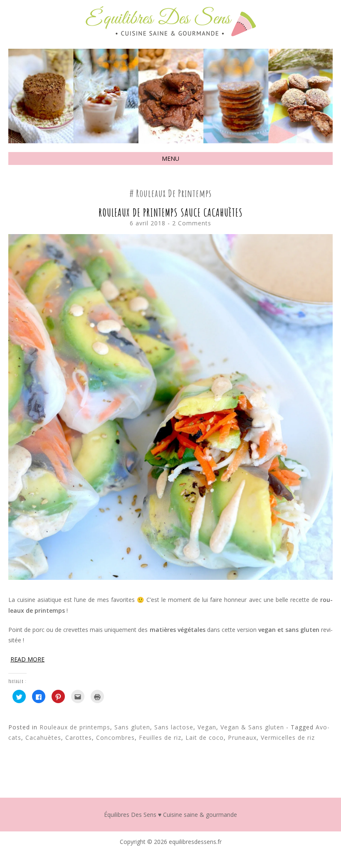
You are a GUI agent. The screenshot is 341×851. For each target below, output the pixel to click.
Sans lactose (173, 727)
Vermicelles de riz (288, 737)
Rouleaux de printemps (75, 727)
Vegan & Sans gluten (252, 727)
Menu (170, 158)
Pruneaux (242, 737)
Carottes (78, 737)
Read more (27, 659)
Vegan (207, 727)
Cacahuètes (43, 737)
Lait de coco (204, 737)
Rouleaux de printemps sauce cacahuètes (171, 212)
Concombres (115, 737)
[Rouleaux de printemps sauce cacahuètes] (170, 577)
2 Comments (191, 223)
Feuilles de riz (160, 737)
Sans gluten (132, 727)
